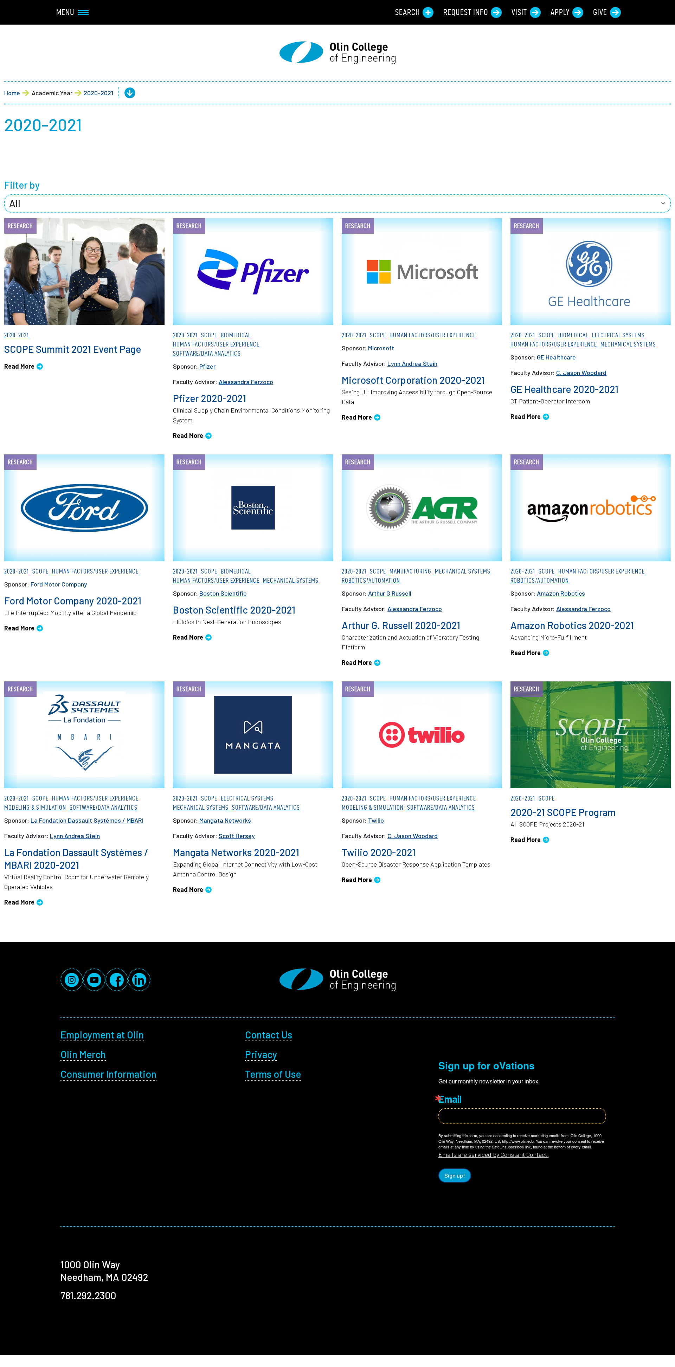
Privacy (261, 1054)
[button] (124, 93)
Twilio (376, 820)
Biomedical (236, 335)
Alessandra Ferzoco (246, 382)
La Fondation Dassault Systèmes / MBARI (87, 820)
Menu (65, 12)
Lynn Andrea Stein (412, 363)
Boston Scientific (222, 593)
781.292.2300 (88, 1295)
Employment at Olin (102, 1035)
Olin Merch (83, 1054)
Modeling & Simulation (35, 807)
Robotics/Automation (371, 580)
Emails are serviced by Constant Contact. (493, 1154)
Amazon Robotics (561, 593)
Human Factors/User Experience (216, 344)
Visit (519, 12)
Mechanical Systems (628, 344)
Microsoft (381, 348)
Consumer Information (108, 1074)
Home (12, 93)
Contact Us (268, 1035)
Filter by (22, 185)
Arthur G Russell (389, 593)
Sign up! (454, 1175)
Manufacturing (410, 571)
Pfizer (207, 366)
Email (450, 1099)
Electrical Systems (618, 335)
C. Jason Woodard (581, 372)
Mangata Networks (225, 820)
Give (600, 12)
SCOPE (209, 335)
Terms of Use (273, 1074)
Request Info (465, 12)
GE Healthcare (556, 357)
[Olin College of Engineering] (337, 52)
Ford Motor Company (59, 584)
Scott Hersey (237, 836)
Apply (560, 12)
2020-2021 (98, 93)
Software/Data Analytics (207, 353)
